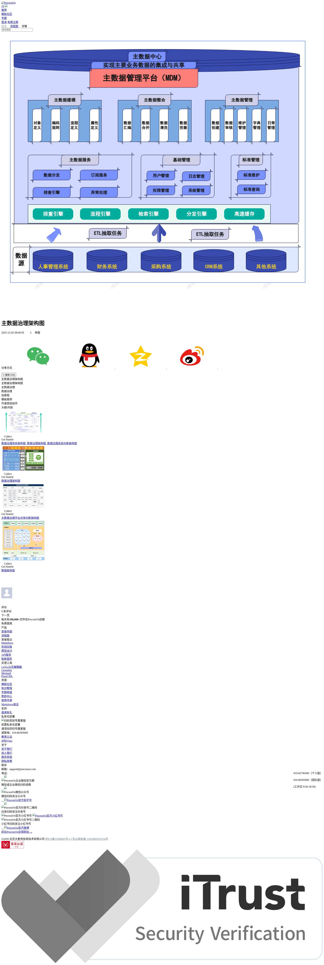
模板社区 (6, 14)
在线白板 (6, 646)
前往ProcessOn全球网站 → (16, 831)
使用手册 (6, 700)
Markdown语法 (10, 704)
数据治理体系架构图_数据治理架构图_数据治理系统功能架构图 (39, 443)
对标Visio (6, 740)
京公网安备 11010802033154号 (90, 839)
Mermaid (6, 673)
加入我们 (6, 753)
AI (2, 6)
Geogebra (6, 670)
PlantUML (7, 676)
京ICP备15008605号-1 (58, 839)
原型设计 (6, 650)
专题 (4, 18)
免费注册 (12, 22)
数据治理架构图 (10, 480)
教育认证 (6, 736)
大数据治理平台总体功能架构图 (20, 517)
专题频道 (6, 692)
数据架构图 (8, 570)
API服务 (6, 654)
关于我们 (6, 748)
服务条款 (6, 757)
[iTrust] (162, 962)
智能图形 (6, 658)
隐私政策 (6, 761)
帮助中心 (6, 696)
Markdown (7, 642)
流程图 (14, 26)
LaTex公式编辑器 (11, 667)
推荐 (4, 10)
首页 (4, 26)
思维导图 (6, 631)
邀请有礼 (6, 712)
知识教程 (6, 688)
